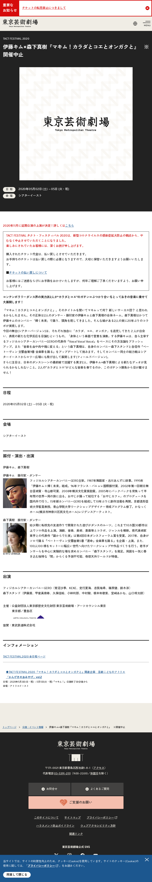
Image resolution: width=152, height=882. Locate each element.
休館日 (94, 773)
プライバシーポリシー (41, 866)
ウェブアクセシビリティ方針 (98, 826)
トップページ (9, 727)
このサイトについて (46, 817)
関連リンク (76, 834)
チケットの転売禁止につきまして (44, 8)
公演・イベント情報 (32, 727)
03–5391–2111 (62, 773)
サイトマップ (72, 817)
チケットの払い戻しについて (28, 272)
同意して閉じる (17, 874)
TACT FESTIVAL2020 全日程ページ (24, 656)
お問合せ (51, 789)
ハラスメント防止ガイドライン (55, 826)
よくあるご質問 (99, 789)
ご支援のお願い (80, 802)
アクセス (98, 768)
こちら (69, 225)
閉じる (146, 860)
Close (147, 8)
